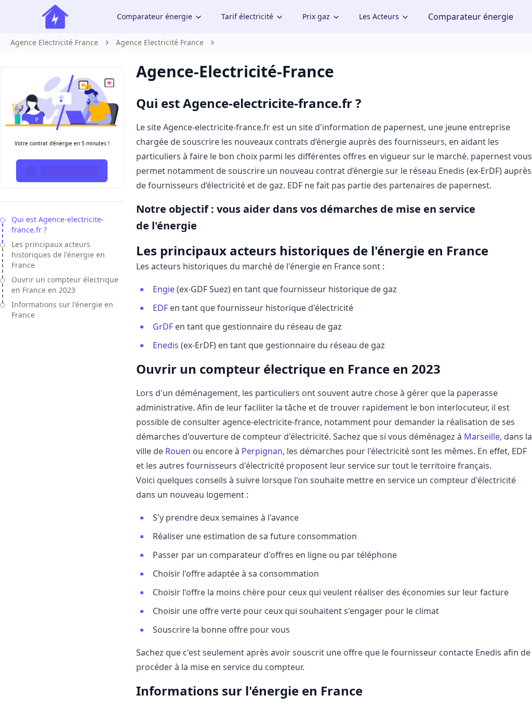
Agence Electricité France (54, 42)
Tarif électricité (247, 16)
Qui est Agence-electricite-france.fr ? (57, 224)
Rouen (178, 451)
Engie (164, 289)
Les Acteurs (379, 16)
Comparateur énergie (154, 16)
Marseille (482, 436)
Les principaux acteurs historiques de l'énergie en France (58, 254)
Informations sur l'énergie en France (62, 309)
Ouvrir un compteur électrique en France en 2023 (64, 285)
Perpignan (262, 451)
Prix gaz (316, 16)
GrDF (163, 326)
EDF (160, 307)
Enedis (166, 345)
